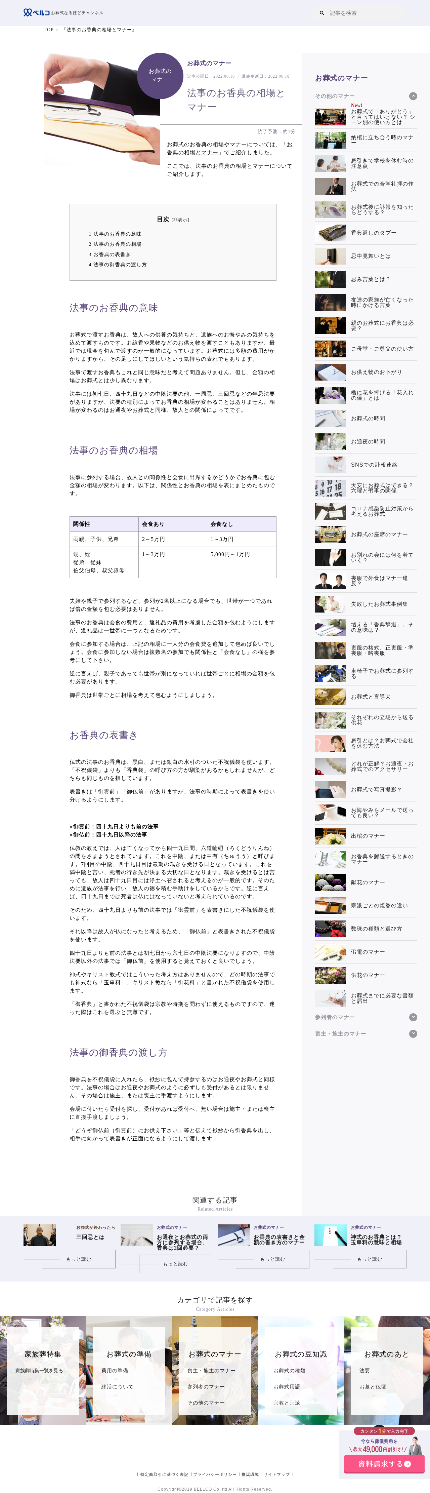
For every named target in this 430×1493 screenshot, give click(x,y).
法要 (364, 1370)
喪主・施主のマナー (211, 1370)
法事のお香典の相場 (115, 244)
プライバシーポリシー (215, 1474)
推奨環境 (250, 1474)
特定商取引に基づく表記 (164, 1474)
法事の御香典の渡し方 (118, 264)
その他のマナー (206, 1403)
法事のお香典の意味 (115, 234)
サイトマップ (277, 1474)
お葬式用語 (286, 1386)
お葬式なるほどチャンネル (76, 12)
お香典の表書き (110, 254)
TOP (49, 29)
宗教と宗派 (286, 1403)
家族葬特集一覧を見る (39, 1370)
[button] (322, 13)
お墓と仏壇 (372, 1386)
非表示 (180, 220)
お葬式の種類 (289, 1370)
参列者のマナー (206, 1386)
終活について (117, 1386)
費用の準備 (114, 1370)
